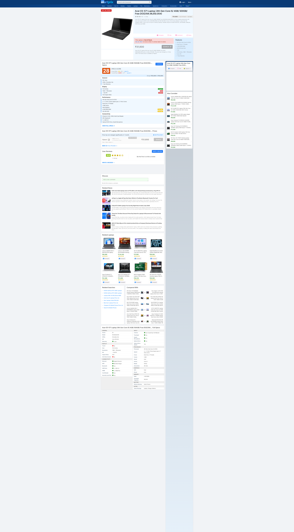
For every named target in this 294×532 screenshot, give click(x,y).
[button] (132, 126)
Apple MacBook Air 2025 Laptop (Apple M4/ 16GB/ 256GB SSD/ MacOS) (156, 251)
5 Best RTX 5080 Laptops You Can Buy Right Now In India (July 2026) (131, 205)
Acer (191, 16)
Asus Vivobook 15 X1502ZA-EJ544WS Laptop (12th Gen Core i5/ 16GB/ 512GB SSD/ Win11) (108, 275)
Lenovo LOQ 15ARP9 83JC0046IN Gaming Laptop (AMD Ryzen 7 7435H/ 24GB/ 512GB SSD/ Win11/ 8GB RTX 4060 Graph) (123, 251)
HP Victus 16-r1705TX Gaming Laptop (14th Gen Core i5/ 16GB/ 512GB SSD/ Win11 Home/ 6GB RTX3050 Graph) (156, 275)
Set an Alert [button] (139, 42)
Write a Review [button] (157, 151)
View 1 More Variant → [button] (107, 142)
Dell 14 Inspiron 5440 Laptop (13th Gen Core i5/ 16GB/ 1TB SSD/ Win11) (140, 275)
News (103, 6)
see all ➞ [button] (126, 71)
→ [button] (109, 146)
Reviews (109, 6)
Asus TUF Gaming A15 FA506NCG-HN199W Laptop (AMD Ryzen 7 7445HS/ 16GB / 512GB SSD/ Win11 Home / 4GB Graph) (124, 275)
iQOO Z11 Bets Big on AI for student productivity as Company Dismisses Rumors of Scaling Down (137, 224)
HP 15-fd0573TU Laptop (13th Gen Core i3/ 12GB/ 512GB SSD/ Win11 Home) (140, 251)
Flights (187, 6)
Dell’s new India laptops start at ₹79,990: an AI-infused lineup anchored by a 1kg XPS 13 (136, 191)
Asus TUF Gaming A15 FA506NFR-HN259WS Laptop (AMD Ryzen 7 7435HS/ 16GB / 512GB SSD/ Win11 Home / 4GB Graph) (181, 144)
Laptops (136, 6)
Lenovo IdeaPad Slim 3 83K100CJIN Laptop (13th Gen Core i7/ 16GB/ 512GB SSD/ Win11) (108, 251)
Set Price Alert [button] (159, 135)
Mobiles (123, 6)
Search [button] (166, 47)
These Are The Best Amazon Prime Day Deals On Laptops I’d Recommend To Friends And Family (136, 214)
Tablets (129, 6)
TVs (141, 6)
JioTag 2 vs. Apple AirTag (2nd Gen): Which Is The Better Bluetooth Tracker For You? (135, 198)
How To (116, 6)
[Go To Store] (106, 139)
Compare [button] (159, 64)
